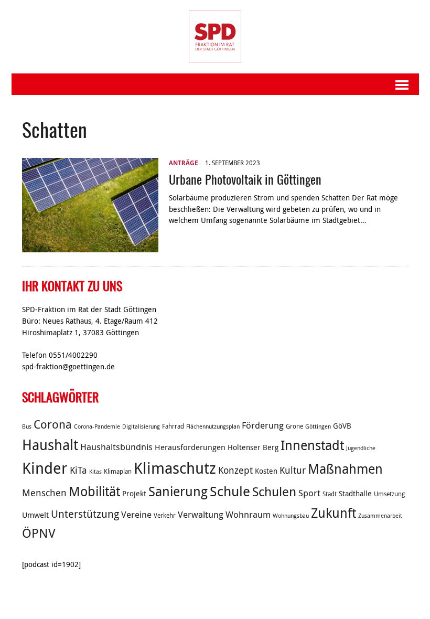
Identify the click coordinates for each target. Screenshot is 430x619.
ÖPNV (39, 533)
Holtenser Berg (253, 447)
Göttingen (318, 426)
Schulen (274, 491)
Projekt (134, 493)
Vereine (136, 514)
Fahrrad (173, 426)
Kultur (293, 470)
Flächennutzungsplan (213, 426)
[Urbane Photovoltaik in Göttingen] (90, 246)
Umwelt (35, 514)
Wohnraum (248, 514)
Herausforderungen (190, 447)
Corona (53, 424)
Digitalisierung (141, 426)
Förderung (263, 425)
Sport (309, 493)
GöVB (342, 426)
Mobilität (94, 491)
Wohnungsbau (291, 515)
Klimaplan (118, 471)
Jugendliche (360, 448)
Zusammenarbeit (380, 515)
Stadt (329, 493)
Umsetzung (389, 493)
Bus (26, 426)
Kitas (95, 471)
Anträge (183, 162)
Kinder (45, 467)
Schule (230, 491)
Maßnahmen (345, 468)
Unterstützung (85, 514)
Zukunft (333, 512)
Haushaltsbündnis (116, 447)
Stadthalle (355, 493)
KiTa (78, 470)
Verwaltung (200, 514)
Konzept (235, 470)
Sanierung (178, 491)
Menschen (44, 492)
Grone (294, 426)
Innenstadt (312, 445)
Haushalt (50, 444)
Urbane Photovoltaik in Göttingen (245, 178)
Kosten (266, 471)
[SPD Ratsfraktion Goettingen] (215, 36)
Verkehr (165, 515)
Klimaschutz (175, 467)
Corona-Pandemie (97, 426)
